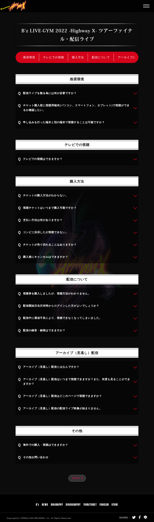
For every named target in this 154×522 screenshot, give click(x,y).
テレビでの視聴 (53, 57)
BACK (76, 478)
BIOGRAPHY (57, 504)
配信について (101, 57)
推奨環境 (29, 57)
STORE (115, 504)
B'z (37, 504)
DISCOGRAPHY (73, 504)
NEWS (45, 504)
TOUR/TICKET (90, 504)
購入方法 (78, 57)
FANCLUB (104, 504)
